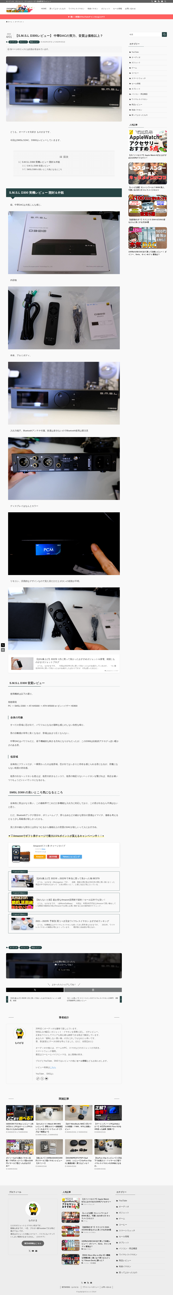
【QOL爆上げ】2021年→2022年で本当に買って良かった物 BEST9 (67, 878)
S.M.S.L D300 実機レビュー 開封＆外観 (41, 162)
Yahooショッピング (71, 857)
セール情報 (136, 84)
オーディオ (13, 42)
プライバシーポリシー (90, 1287)
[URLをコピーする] (93, 990)
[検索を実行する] (164, 34)
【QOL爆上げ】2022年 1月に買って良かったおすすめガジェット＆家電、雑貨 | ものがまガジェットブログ (75, 660)
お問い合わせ (106, 1287)
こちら (53, 1067)
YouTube (135, 52)
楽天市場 (53, 857)
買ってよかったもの (140, 115)
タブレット (136, 89)
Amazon (39, 857)
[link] (38, 1078)
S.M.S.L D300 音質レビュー (38, 166)
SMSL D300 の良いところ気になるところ (44, 169)
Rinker (43, 849)
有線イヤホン (137, 110)
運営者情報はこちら (32, 1243)
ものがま (19, 1043)
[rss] (158, 1)
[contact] (162, 1)
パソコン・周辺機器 (140, 94)
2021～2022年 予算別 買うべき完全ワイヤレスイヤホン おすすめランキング (72, 921)
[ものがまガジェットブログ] (20, 8)
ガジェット (23, 42)
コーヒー (135, 73)
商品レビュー (34, 42)
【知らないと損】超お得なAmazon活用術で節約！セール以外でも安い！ (71, 900)
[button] (35, 990)
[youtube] (155, 1)
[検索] (165, 1)
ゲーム (134, 68)
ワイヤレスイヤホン (140, 99)
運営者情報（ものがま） (71, 1287)
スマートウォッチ (139, 78)
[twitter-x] (152, 1)
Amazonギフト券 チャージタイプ (49, 846)
